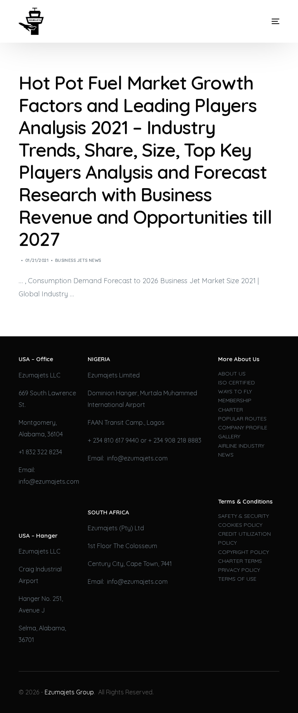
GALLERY (229, 436)
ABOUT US (232, 373)
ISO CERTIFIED (236, 382)
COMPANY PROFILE (242, 427)
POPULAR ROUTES (242, 418)
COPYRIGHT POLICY (243, 552)
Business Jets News (78, 260)
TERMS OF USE (237, 578)
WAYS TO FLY (235, 391)
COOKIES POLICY (240, 524)
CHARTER (230, 409)
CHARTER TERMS (240, 560)
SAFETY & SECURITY (243, 515)
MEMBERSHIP (234, 400)
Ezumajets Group (69, 692)
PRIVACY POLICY (239, 569)
